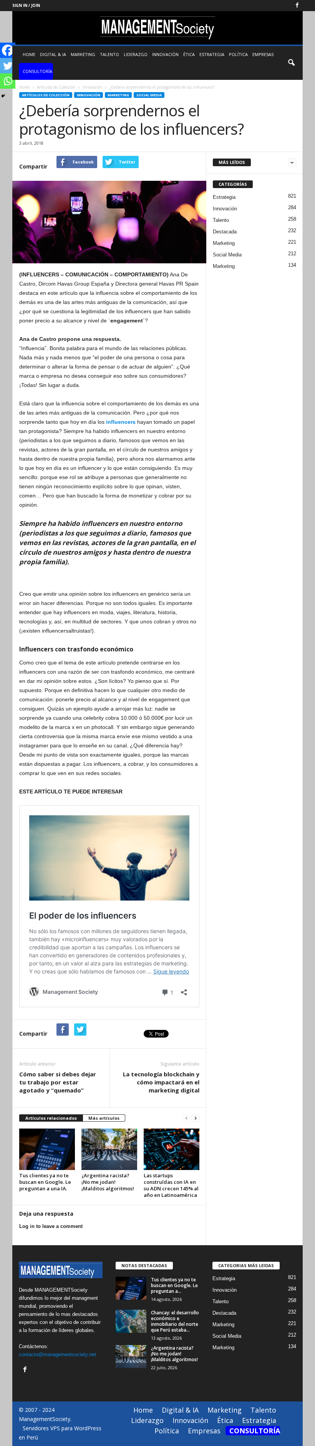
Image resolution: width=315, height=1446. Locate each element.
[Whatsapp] (7, 81)
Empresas (263, 54)
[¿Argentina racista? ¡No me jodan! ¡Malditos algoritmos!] (109, 1149)
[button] (291, 63)
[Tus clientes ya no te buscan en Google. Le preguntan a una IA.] (47, 1149)
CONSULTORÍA (37, 71)
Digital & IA (53, 54)
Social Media (149, 95)
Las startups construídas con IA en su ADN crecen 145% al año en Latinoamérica (171, 1185)
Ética (189, 54)
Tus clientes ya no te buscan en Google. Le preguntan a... (174, 1285)
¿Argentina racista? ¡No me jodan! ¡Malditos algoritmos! (107, 1182)
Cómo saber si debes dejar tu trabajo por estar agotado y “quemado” (57, 1082)
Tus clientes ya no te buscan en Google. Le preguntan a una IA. (45, 1182)
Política (238, 54)
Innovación (165, 54)
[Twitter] (7, 65)
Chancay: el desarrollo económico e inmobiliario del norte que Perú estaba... (175, 1321)
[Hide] (3, 96)
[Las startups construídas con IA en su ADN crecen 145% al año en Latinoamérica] (171, 1149)
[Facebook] (297, 5)
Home (29, 54)
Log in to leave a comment (51, 1226)
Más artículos (103, 1118)
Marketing (83, 54)
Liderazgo (136, 54)
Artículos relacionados (51, 1118)
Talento (109, 54)
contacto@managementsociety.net (57, 1354)
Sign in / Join (26, 5)
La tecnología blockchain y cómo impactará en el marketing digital (161, 1082)
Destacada (225, 232)
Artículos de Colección (46, 95)
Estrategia (211, 54)
